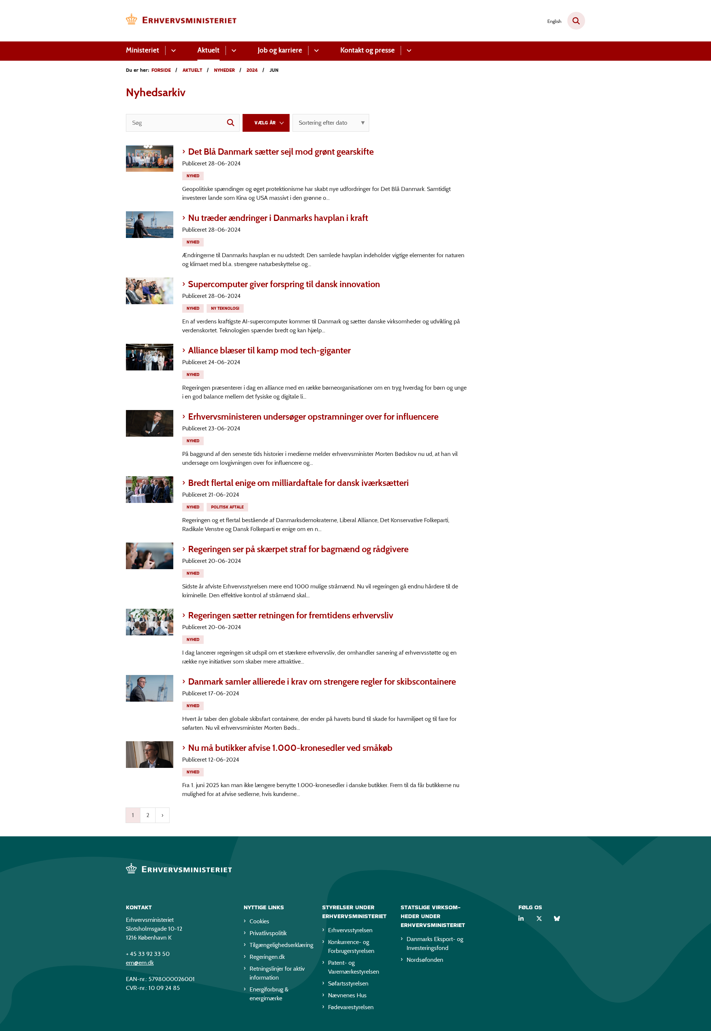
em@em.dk (140, 962)
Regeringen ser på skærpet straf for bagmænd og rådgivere (298, 549)
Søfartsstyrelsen (348, 983)
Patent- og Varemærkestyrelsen (353, 967)
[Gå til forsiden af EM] (181, 20)
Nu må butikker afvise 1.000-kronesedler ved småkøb (290, 747)
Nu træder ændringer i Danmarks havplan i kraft (278, 217)
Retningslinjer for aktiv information (277, 973)
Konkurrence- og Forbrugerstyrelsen (351, 946)
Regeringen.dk (267, 956)
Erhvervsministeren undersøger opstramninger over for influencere (313, 416)
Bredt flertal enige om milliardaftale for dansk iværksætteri (298, 482)
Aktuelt (208, 50)
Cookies (259, 921)
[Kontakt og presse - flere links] (408, 50)
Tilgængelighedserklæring (280, 944)
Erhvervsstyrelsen (350, 930)
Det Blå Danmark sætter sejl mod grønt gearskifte (281, 151)
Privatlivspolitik (268, 933)
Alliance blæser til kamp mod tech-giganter (269, 350)
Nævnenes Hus (347, 995)
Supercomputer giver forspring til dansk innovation (284, 284)
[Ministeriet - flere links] (172, 50)
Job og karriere (280, 50)
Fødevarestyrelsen (351, 1007)
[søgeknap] (231, 123)
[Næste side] (162, 815)
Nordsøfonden (425, 959)
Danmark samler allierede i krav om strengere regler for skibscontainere (322, 681)
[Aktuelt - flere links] (233, 50)
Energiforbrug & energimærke (269, 994)
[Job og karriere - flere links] (315, 50)
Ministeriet (142, 50)
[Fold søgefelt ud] (576, 21)
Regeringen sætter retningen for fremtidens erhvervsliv (290, 615)
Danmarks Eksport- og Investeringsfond (435, 943)
